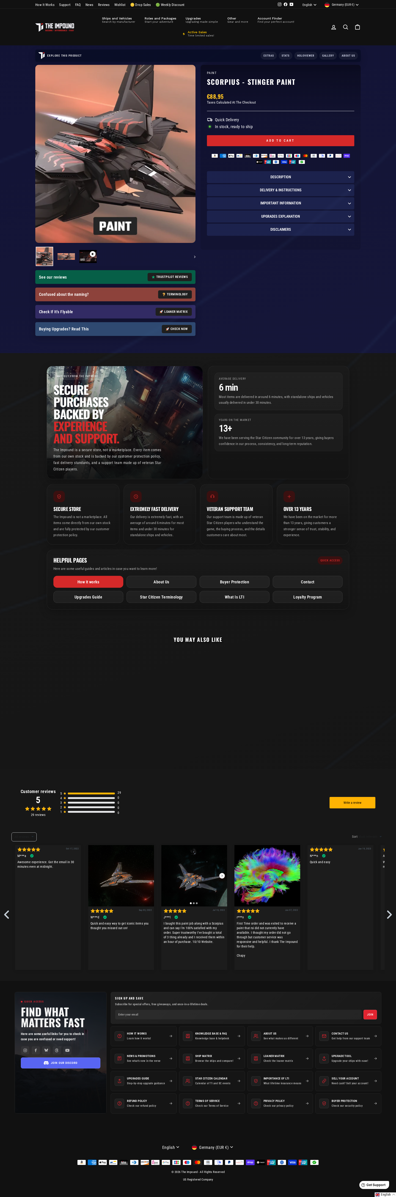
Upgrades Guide (88, 597)
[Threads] (56, 1050)
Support (64, 5)
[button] (385, 1194)
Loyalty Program (307, 597)
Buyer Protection (234, 581)
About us (348, 55)
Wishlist (120, 5)
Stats (285, 55)
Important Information (280, 203)
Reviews (104, 5)
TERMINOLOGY (177, 294)
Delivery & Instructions (281, 190)
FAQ (78, 5)
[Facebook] (35, 1050)
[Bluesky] (46, 1050)
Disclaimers (280, 229)
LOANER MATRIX (176, 311)
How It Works (45, 5)
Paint (212, 73)
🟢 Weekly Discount (170, 5)
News (89, 5)
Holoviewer (305, 55)
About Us (161, 581)
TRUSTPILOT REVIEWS (172, 277)
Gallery (328, 55)
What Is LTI (234, 597)
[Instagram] (25, 1050)
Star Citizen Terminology (161, 597)
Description (280, 177)
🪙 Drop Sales (140, 5)
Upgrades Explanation (280, 216)
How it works (88, 581)
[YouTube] (67, 1050)
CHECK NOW (179, 329)
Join (370, 1014)
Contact (307, 581)
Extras (269, 55)
